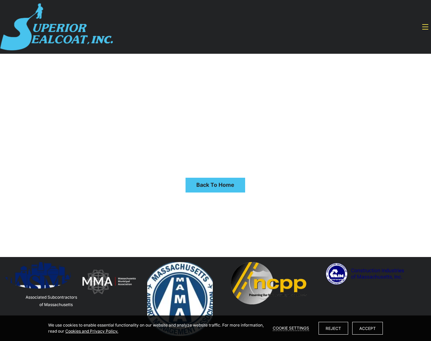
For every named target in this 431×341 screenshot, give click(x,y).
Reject (333, 328)
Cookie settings (291, 328)
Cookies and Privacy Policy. (91, 331)
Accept (367, 328)
